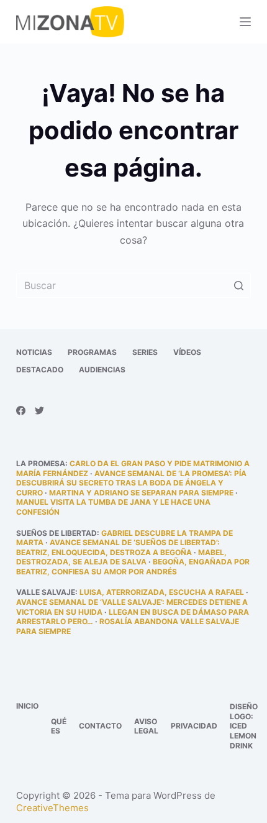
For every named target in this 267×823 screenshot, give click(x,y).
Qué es (58, 726)
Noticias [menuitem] (34, 352)
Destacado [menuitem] (39, 369)
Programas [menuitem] (92, 352)
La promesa (40, 463)
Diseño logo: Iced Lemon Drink (244, 726)
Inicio (27, 705)
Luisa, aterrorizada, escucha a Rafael (161, 592)
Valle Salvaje (45, 592)
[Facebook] (20, 410)
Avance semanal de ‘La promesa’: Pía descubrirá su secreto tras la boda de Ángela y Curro (131, 483)
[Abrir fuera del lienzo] (245, 21)
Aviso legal (146, 726)
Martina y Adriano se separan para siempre (141, 492)
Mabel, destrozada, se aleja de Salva (121, 557)
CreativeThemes (52, 808)
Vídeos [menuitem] (187, 352)
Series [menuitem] (145, 352)
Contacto (100, 725)
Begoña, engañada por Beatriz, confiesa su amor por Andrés (133, 566)
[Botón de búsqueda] (238, 285)
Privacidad (194, 725)
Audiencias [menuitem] (102, 369)
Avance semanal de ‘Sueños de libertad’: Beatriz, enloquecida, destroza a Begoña (118, 547)
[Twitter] (39, 410)
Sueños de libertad (56, 533)
